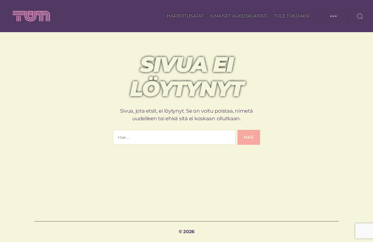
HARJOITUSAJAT (185, 16)
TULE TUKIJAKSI (292, 16)
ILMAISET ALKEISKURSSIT (238, 16)
